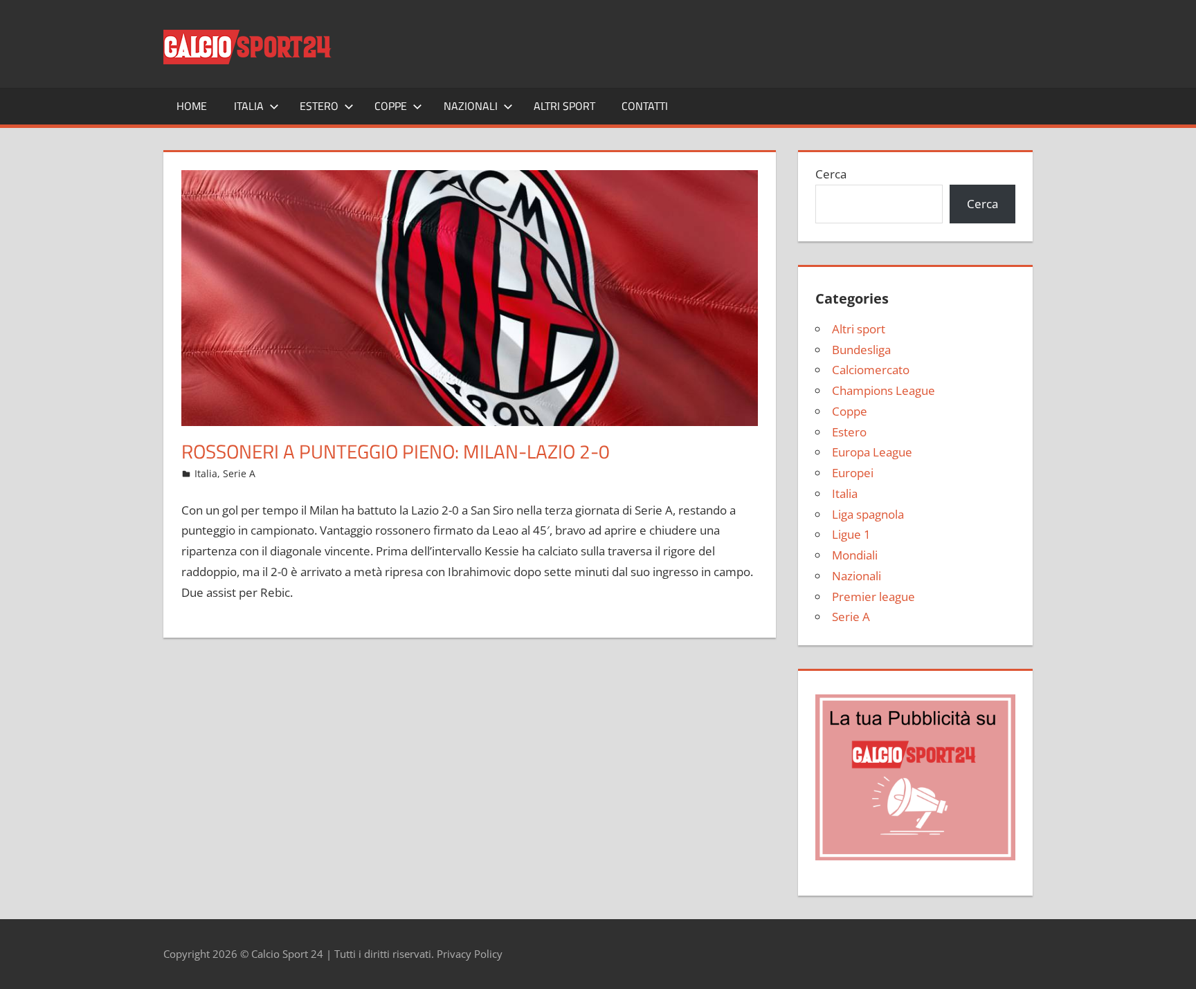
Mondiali (855, 555)
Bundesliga (861, 350)
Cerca (830, 174)
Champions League (883, 390)
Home (191, 106)
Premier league (873, 596)
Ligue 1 (851, 534)
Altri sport (564, 106)
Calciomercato (870, 370)
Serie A (239, 473)
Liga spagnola (868, 514)
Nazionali (471, 106)
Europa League (872, 452)
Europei (852, 473)
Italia (249, 106)
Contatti (645, 106)
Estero (319, 106)
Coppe (390, 106)
